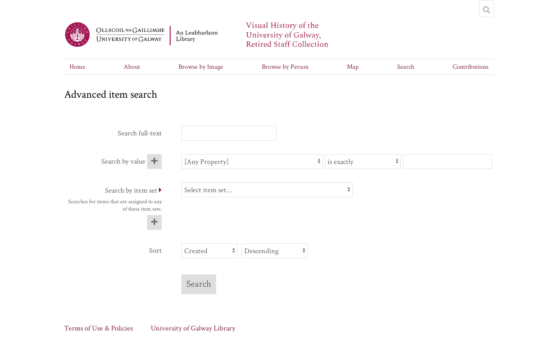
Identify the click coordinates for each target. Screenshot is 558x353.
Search (405, 67)
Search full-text (140, 133)
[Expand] (160, 190)
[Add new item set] (154, 222)
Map (353, 67)
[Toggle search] (486, 9)
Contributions (471, 67)
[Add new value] (154, 161)
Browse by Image (201, 67)
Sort (155, 250)
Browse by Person (285, 67)
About (132, 67)
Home (77, 67)
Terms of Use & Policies (98, 328)
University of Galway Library (193, 328)
